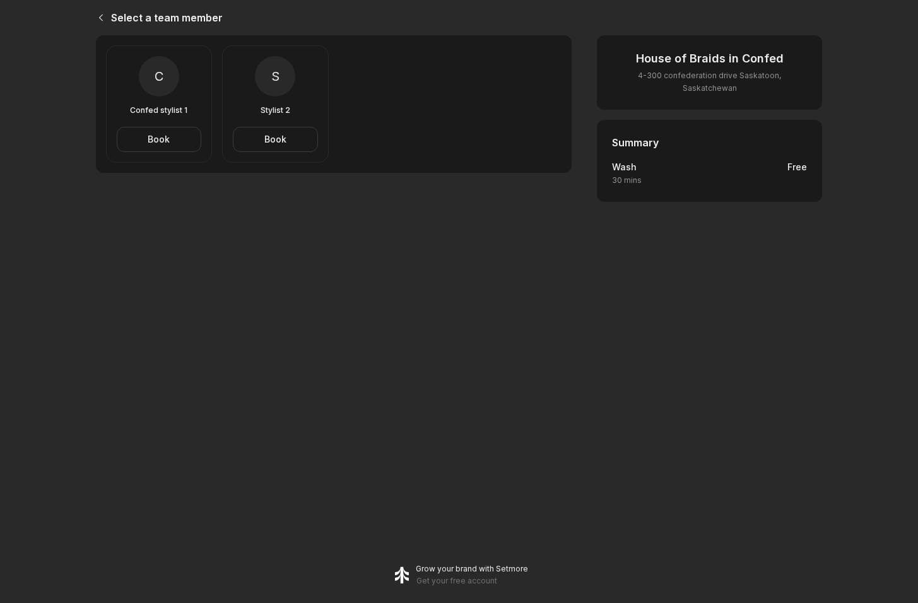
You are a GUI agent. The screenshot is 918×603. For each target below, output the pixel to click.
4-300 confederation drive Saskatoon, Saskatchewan (709, 82)
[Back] (98, 18)
